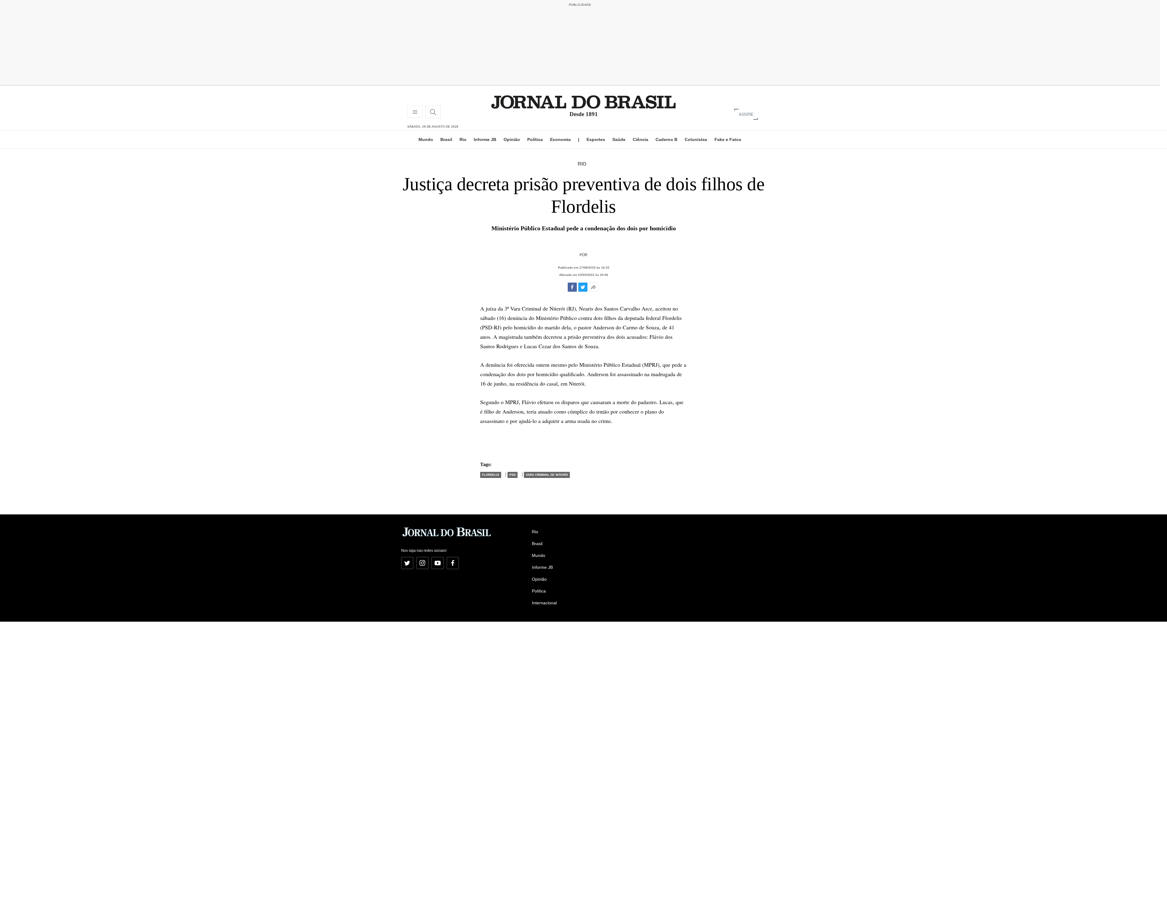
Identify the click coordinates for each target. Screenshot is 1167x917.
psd (512, 474)
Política (535, 139)
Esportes (596, 139)
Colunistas (696, 139)
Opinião (512, 139)
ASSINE (746, 114)
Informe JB (485, 139)
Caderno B (666, 139)
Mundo (425, 139)
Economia (560, 139)
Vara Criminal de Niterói (547, 474)
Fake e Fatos (727, 139)
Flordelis (490, 474)
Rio (463, 139)
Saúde (618, 139)
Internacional (544, 602)
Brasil (446, 139)
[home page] (583, 101)
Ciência (640, 139)
